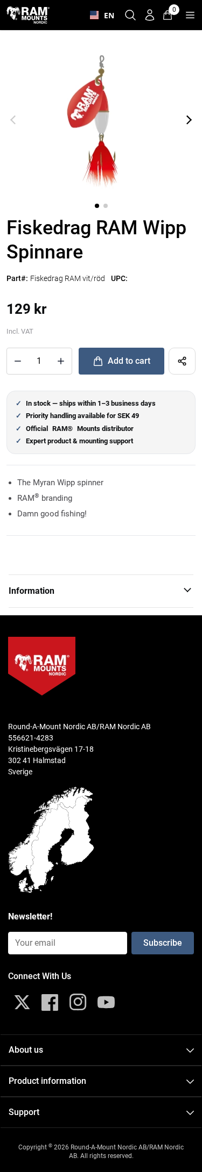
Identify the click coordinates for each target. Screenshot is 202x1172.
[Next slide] (189, 120)
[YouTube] (106, 1002)
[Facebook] (50, 1002)
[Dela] (182, 361)
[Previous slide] (13, 120)
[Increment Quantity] (18, 361)
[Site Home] (28, 14)
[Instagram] (78, 1002)
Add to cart (129, 361)
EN (106, 15)
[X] (22, 1002)
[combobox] (99, 15)
